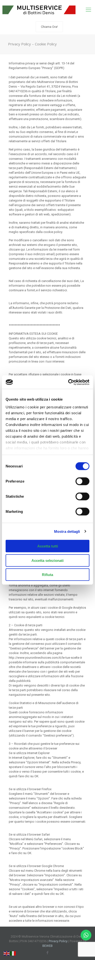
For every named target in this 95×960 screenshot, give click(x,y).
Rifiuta (47, 575)
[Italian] (13, 953)
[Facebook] (47, 952)
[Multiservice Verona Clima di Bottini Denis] (39, 9)
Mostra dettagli (67, 531)
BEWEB (47, 946)
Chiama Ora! (49, 27)
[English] (7, 953)
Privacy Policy (58, 941)
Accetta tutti (47, 546)
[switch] (82, 481)
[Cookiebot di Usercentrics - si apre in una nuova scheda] (68, 382)
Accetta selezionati (47, 560)
